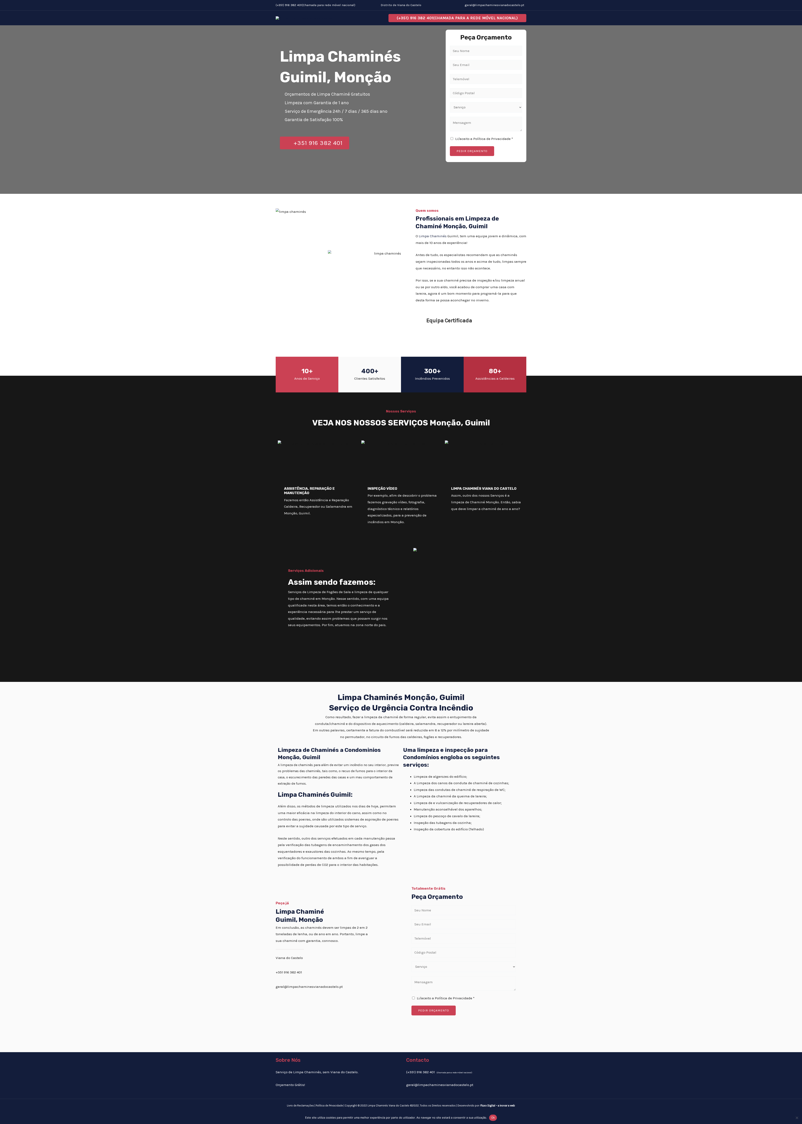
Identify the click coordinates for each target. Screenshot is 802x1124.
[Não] (797, 1118)
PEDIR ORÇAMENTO (472, 151)
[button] (457, 18)
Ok (493, 1117)
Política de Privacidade (329, 1105)
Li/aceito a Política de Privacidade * (484, 139)
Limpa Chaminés (433, 236)
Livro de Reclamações (300, 1105)
